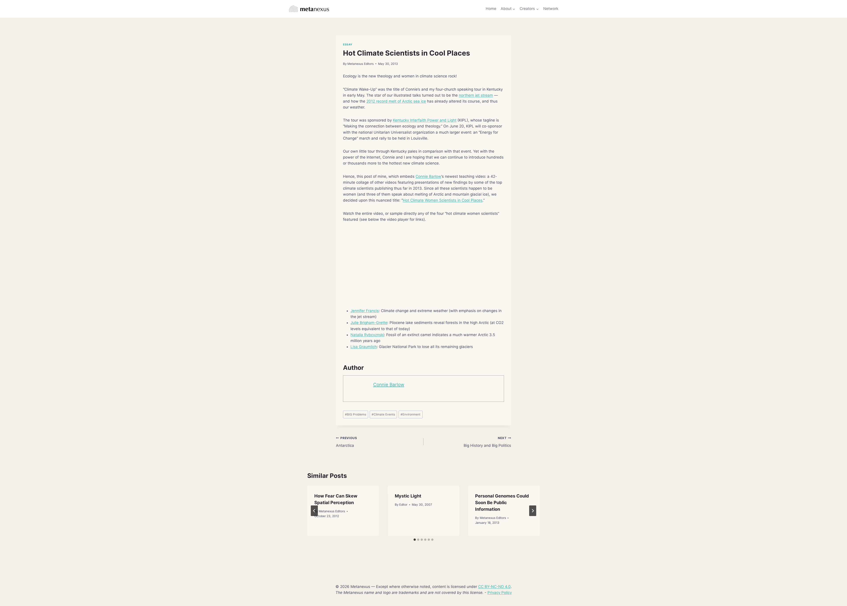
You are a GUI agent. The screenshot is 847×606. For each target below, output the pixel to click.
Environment (410, 414)
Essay (347, 44)
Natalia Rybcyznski (367, 335)
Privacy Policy (499, 592)
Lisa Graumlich (363, 346)
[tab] (415, 540)
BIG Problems (355, 414)
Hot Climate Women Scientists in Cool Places (442, 200)
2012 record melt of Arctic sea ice (396, 101)
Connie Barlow (428, 176)
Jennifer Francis (364, 311)
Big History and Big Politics (487, 442)
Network (550, 8)
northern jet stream (476, 95)
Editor (403, 504)
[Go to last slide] (314, 510)
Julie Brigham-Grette (368, 322)
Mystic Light (408, 496)
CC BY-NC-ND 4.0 (494, 586)
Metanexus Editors (360, 63)
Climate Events (383, 414)
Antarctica (346, 442)
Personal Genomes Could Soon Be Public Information (502, 502)
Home (491, 8)
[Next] (532, 510)
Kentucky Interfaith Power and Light (424, 120)
